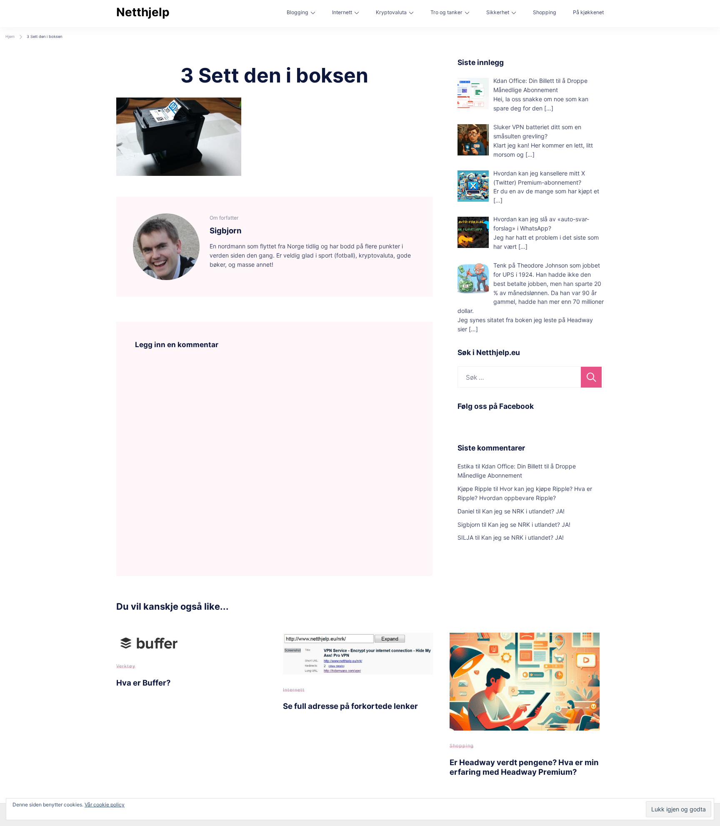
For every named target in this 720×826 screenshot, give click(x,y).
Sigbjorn (469, 524)
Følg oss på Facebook (496, 406)
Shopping (544, 12)
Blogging (297, 12)
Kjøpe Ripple (475, 488)
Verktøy (125, 666)
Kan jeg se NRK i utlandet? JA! (523, 511)
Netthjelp (143, 12)
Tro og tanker (446, 12)
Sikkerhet (497, 12)
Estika (466, 466)
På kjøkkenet (588, 12)
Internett (342, 12)
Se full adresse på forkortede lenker (350, 706)
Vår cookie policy (105, 804)
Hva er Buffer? (143, 682)
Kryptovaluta (391, 12)
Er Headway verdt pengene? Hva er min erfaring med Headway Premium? (524, 767)
